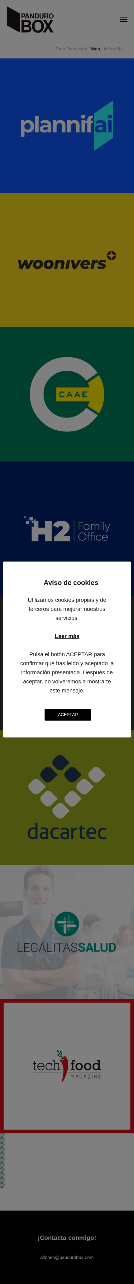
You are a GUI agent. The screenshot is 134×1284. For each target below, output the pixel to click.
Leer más (67, 636)
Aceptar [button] (68, 714)
